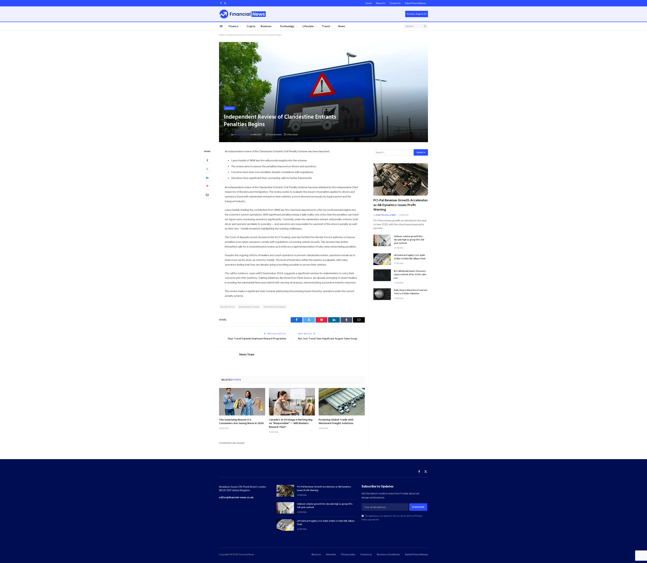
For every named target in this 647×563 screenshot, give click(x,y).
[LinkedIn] (207, 177)
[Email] (207, 194)
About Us (380, 3)
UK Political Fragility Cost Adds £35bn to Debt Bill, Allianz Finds (410, 257)
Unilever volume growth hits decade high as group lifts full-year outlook (409, 240)
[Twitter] (207, 169)
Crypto (251, 26)
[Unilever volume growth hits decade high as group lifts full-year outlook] (382, 240)
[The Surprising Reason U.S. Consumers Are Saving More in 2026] (242, 401)
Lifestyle (308, 26)
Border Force (228, 306)
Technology (287, 26)
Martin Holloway (386, 215)
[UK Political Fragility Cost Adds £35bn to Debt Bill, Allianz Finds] (382, 259)
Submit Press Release (415, 3)
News (341, 26)
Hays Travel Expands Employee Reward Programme (257, 339)
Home (369, 3)
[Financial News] (242, 14)
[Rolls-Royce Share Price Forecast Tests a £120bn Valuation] (382, 294)
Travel (326, 26)
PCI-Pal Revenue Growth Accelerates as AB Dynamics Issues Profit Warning (400, 205)
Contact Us (395, 3)
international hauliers (275, 306)
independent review (249, 306)
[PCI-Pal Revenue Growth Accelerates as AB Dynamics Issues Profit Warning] (400, 179)
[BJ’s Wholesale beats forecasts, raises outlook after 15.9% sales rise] (382, 275)
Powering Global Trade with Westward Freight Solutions (336, 422)
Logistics (229, 108)
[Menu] (221, 26)
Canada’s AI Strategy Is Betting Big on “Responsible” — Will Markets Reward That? (290, 423)
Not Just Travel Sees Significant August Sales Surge (327, 339)
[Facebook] (207, 160)
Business (266, 26)
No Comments (275, 134)
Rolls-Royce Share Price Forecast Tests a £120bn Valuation (410, 292)
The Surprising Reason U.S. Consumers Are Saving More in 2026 (241, 422)
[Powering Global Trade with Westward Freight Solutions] (342, 401)
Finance (233, 26)
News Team (240, 134)
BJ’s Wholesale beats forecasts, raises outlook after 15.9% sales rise (410, 275)
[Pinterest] (207, 186)
